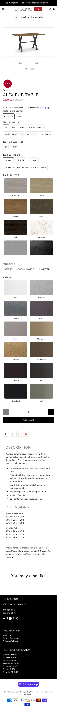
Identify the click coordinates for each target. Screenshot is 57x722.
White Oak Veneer (13, 134)
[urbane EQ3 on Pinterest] (13, 619)
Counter (8, 116)
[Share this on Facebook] (12, 434)
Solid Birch (31, 134)
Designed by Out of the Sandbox (32, 692)
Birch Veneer (18, 127)
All (24, 17)
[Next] (37, 63)
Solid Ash (46, 134)
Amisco (6, 90)
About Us (7, 635)
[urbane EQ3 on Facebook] (7, 619)
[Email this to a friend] (25, 434)
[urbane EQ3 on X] (16, 619)
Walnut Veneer (36, 127)
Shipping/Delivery (10, 641)
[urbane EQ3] (28, 9)
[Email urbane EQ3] (4, 619)
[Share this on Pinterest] (19, 434)
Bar (19, 116)
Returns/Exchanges (11, 638)
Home (16, 17)
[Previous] (20, 63)
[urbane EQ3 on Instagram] (10, 619)
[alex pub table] (28, 42)
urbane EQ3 (15, 692)
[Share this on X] (5, 434)
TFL (5, 127)
